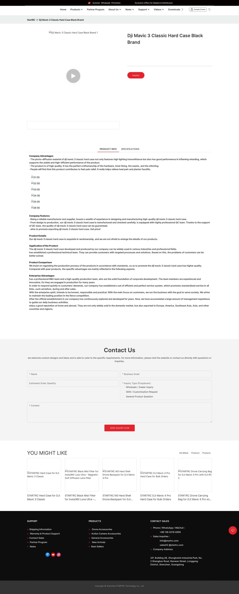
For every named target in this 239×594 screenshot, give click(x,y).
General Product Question (139, 396)
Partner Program (37, 542)
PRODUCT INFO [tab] (108, 149)
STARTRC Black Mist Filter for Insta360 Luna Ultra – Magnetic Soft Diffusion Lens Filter (80, 497)
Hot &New (183, 453)
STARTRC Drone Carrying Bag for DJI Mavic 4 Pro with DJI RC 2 (195, 497)
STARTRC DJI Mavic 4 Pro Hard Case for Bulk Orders (155, 497)
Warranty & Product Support (44, 533)
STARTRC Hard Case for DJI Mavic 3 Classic (43, 497)
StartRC (31, 19)
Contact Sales (35, 537)
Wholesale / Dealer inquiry (139, 387)
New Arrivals (98, 542)
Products (206, 453)
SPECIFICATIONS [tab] (130, 149)
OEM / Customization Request (142, 391)
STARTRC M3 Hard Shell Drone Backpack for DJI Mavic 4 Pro (116, 497)
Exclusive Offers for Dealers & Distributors (154, 3)
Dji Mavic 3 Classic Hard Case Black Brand (61, 19)
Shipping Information (39, 529)
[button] (182, 9)
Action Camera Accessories (106, 533)
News (31, 546)
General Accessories (102, 537)
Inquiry (135, 75)
